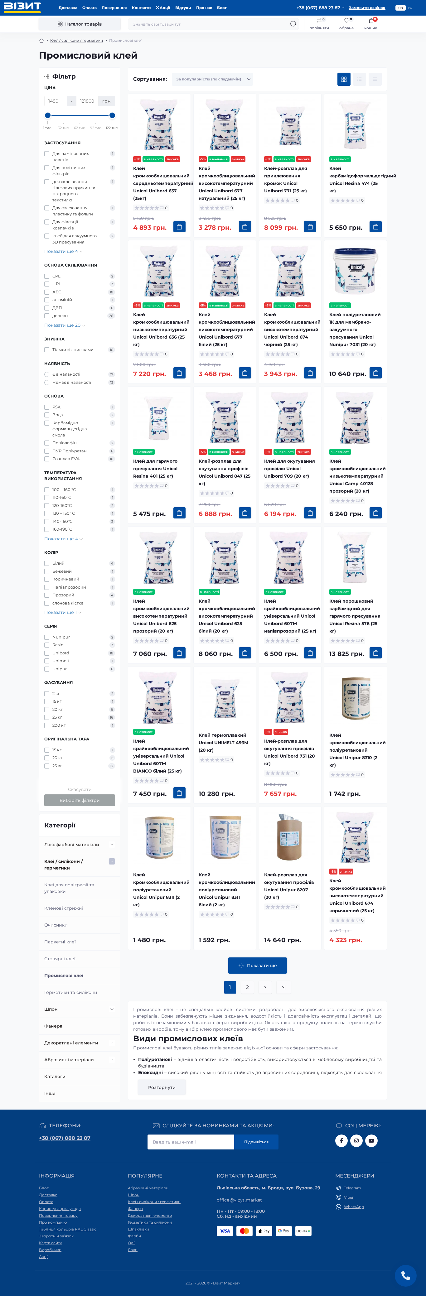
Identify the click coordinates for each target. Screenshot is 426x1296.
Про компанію (53, 1222)
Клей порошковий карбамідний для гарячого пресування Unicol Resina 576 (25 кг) (354, 616)
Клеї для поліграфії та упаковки (69, 888)
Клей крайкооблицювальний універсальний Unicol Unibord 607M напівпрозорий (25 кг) (292, 616)
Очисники (56, 925)
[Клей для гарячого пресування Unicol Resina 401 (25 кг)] (159, 418)
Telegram (352, 1188)
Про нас (204, 7)
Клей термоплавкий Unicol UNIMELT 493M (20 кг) (223, 742)
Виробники (50, 1249)
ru (410, 7)
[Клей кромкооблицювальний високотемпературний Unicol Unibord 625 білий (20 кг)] (225, 558)
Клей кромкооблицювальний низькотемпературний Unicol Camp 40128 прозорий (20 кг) (357, 476)
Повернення (114, 7)
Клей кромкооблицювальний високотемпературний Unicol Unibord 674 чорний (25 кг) (292, 329)
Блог (222, 7)
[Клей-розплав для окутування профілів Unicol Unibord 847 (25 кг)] (225, 418)
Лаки (133, 1249)
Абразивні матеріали (69, 1059)
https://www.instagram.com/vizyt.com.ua (356, 1141)
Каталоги (54, 1076)
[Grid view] (344, 79)
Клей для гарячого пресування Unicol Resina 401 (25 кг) (155, 468)
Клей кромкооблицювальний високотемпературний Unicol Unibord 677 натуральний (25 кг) (227, 183)
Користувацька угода (60, 1208)
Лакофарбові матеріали (71, 844)
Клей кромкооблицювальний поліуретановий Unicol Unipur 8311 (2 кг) (161, 890)
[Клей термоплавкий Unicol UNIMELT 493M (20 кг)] (225, 698)
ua (400, 7)
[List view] (359, 79)
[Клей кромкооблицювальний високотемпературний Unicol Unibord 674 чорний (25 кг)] (290, 271)
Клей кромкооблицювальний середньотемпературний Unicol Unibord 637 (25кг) (163, 183)
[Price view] (375, 79)
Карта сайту (50, 1243)
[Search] (293, 24)
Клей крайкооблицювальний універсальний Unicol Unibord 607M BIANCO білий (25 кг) (161, 756)
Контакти (141, 7)
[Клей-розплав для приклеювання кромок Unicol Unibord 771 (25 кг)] (290, 125)
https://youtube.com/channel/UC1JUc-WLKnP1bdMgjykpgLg (371, 1141)
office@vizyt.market (239, 1200)
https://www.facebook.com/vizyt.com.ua (341, 1141)
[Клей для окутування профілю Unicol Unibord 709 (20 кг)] (290, 418)
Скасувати (80, 789)
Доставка (68, 7)
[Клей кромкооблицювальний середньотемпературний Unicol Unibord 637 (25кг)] (159, 125)
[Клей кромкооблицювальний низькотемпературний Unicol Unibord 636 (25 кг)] (159, 271)
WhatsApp (354, 1206)
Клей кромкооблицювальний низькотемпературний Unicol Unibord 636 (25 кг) (161, 329)
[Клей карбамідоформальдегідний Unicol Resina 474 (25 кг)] (355, 125)
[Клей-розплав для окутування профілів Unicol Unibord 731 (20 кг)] (290, 698)
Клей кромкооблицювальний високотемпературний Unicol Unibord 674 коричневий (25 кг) (357, 895)
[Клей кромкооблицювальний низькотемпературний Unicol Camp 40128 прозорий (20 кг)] (355, 418)
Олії (131, 1243)
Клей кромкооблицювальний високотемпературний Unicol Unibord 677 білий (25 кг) (227, 329)
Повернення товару (58, 1215)
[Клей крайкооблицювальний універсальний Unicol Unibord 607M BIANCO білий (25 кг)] (159, 698)
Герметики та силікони (70, 992)
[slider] (47, 115)
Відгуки (183, 7)
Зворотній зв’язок (56, 1236)
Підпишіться (256, 1141)
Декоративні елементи (71, 1043)
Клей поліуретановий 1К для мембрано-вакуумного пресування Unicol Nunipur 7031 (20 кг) (355, 329)
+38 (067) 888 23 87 (64, 1138)
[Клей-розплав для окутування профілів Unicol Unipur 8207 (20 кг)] (290, 838)
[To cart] (179, 226)
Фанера (53, 1026)
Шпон (51, 1009)
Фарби (134, 1236)
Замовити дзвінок (367, 7)
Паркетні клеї (60, 942)
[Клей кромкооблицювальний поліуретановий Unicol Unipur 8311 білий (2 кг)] (225, 838)
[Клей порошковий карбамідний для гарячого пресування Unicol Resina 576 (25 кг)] (355, 558)
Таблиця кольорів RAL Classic (67, 1229)
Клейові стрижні (63, 908)
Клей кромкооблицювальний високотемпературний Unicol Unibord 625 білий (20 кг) (227, 616)
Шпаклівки (138, 1229)
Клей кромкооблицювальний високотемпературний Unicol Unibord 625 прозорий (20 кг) (161, 616)
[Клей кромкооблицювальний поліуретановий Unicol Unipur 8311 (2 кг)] (159, 838)
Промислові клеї (63, 975)
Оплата (89, 7)
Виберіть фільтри (80, 800)
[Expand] (112, 844)
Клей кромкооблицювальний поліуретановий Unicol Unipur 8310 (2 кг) (357, 750)
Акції (164, 7)
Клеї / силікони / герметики (76, 40)
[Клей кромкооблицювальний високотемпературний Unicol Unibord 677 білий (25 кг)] (225, 271)
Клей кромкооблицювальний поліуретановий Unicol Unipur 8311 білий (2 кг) (227, 890)
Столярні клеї (59, 958)
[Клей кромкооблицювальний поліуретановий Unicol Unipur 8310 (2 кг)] (355, 698)
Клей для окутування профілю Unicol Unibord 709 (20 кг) (289, 468)
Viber (349, 1197)
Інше (50, 1093)
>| (284, 987)
